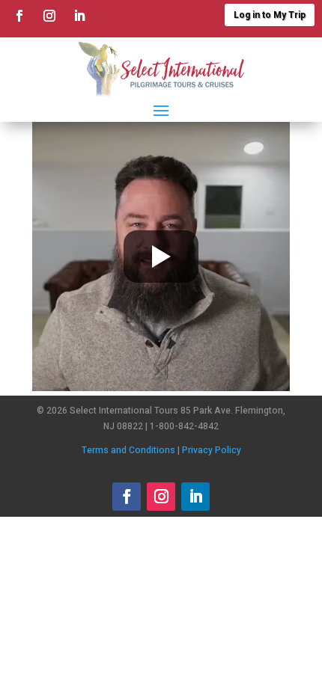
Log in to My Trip (270, 15)
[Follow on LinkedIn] (79, 16)
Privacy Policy (211, 450)
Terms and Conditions (128, 450)
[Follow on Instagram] (49, 16)
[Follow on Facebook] (19, 16)
